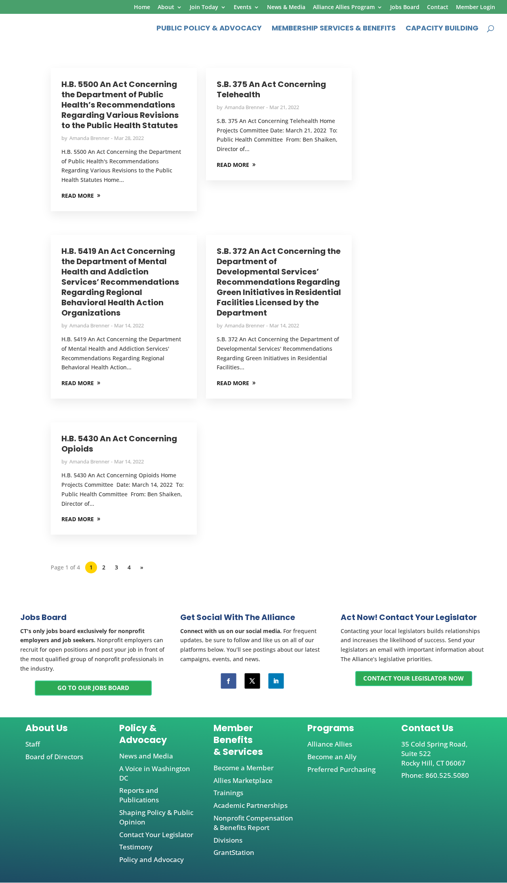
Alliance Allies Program (344, 7)
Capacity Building (442, 29)
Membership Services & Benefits (334, 29)
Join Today (204, 7)
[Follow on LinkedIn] (276, 681)
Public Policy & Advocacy (209, 29)
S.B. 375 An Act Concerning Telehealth (271, 89)
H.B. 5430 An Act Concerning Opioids (119, 443)
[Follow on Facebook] (228, 681)
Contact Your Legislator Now (413, 678)
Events (243, 7)
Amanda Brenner (89, 138)
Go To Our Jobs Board (93, 688)
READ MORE (77, 195)
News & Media (286, 7)
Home (142, 7)
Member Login (475, 7)
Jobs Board (404, 7)
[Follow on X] (252, 681)
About (166, 7)
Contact (437, 7)
